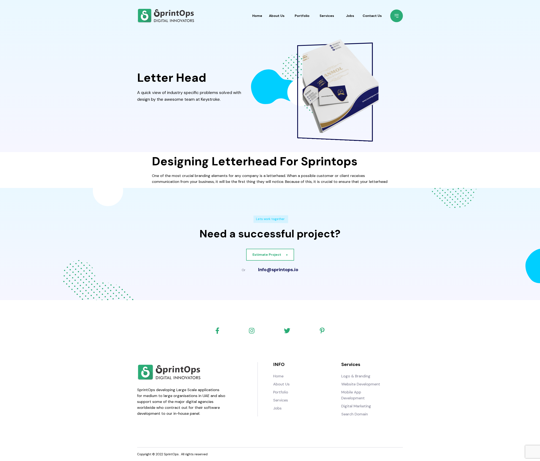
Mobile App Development (353, 395)
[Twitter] (287, 331)
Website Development (360, 384)
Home (257, 16)
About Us (277, 16)
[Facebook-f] (217, 331)
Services (327, 16)
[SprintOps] (165, 15)
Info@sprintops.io (278, 269)
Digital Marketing (356, 406)
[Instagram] (251, 331)
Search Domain (354, 414)
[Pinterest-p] (322, 331)
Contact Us (372, 16)
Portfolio (302, 16)
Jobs (350, 16)
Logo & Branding (355, 376)
